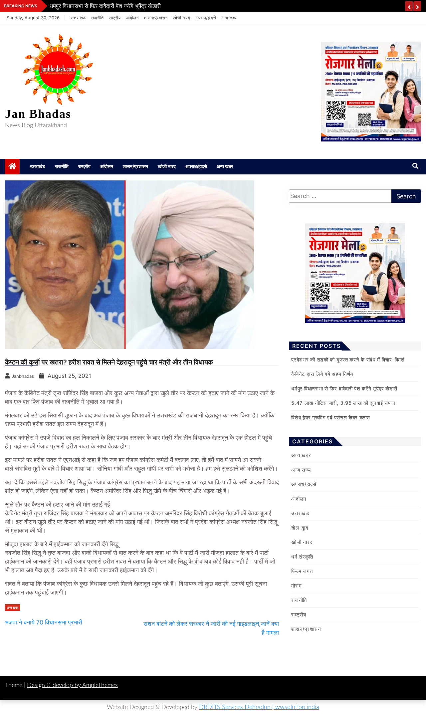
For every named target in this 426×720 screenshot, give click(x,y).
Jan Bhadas (38, 113)
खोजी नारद (181, 17)
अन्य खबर (229, 17)
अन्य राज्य (301, 470)
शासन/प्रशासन (155, 17)
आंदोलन (132, 17)
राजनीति (97, 17)
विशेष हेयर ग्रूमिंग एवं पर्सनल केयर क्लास (330, 417)
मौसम (296, 586)
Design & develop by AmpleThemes (72, 685)
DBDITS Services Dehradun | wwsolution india (259, 707)
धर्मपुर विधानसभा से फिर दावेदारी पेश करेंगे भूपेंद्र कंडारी (105, 6)
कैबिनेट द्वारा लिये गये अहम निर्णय (322, 374)
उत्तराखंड (78, 17)
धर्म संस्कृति (302, 557)
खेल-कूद (300, 528)
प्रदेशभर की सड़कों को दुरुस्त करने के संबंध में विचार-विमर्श (347, 360)
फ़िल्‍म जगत (302, 571)
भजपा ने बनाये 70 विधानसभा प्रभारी (43, 622)
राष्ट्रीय (114, 17)
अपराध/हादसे (205, 17)
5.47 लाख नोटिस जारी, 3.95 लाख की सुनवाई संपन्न (343, 403)
